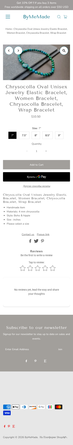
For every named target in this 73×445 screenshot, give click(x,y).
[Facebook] (26, 361)
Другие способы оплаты (36, 186)
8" (36, 135)
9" (59, 135)
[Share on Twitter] (36, 242)
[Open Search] (59, 17)
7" (12, 135)
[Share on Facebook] (30, 242)
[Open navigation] (10, 16)
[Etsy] (45, 361)
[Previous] (9, 50)
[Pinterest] (35, 361)
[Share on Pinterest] (42, 242)
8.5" (47, 135)
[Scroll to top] (65, 437)
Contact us (28, 234)
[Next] (18, 50)
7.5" (24, 135)
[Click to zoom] (64, 50)
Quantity (37, 144)
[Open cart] (65, 16)
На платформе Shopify (53, 437)
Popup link (43, 234)
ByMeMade (36, 17)
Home (8, 29)
